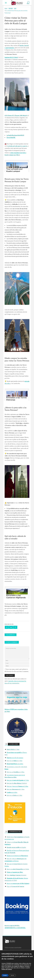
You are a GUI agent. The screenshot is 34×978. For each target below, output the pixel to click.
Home (6, 8)
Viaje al (15, 886)
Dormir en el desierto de (17, 855)
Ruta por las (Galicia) (17, 783)
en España (16, 847)
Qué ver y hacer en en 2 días (17, 786)
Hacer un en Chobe (18, 869)
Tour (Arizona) (16, 875)
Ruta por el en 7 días (18, 780)
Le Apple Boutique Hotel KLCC (15, 135)
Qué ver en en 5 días (14, 761)
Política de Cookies (7, 969)
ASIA (15, 8)
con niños (15, 764)
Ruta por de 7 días (15, 789)
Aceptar (5, 975)
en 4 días (12, 792)
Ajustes (12, 975)
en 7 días (13, 749)
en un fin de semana (15, 757)
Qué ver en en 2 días (14, 795)
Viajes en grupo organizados (13, 947)
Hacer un (18, 883)
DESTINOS (11, 8)
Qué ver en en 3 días (15, 772)
